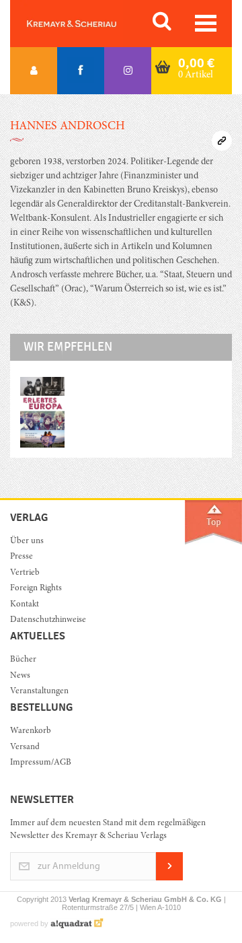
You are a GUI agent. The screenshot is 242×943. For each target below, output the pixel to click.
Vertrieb (25, 573)
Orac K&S (87, 23)
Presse (21, 557)
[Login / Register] (33, 70)
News (20, 676)
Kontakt (24, 604)
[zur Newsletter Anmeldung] (169, 878)
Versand (25, 747)
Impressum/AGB (40, 763)
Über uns (27, 541)
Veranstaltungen (39, 691)
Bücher (23, 660)
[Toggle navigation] (206, 23)
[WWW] (222, 141)
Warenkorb (30, 731)
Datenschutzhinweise (48, 620)
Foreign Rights (36, 588)
